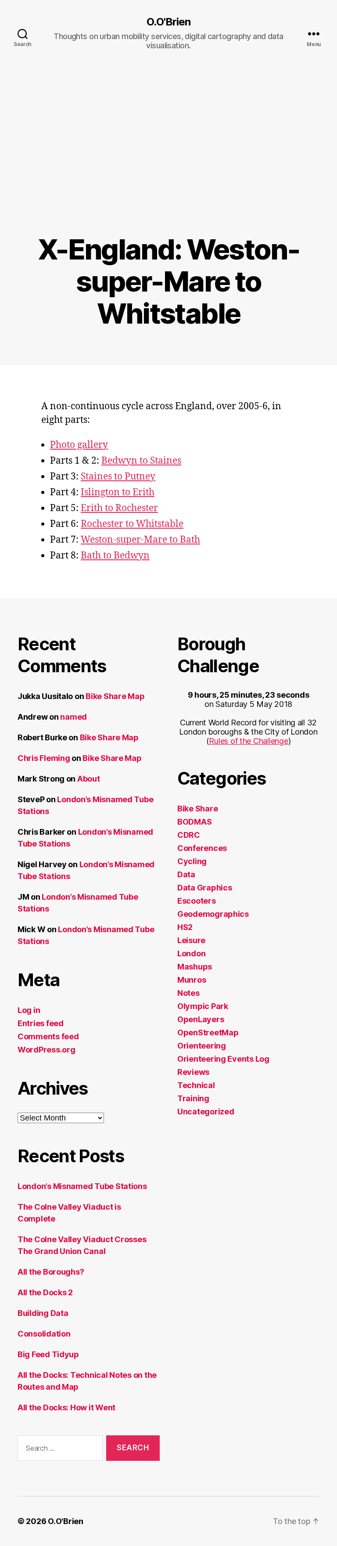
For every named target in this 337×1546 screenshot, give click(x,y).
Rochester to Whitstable (132, 524)
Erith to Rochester (119, 508)
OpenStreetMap (208, 1032)
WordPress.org (46, 1049)
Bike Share (197, 808)
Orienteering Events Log (223, 1058)
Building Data (43, 1313)
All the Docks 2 (45, 1292)
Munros (191, 979)
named (73, 716)
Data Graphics (204, 887)
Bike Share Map (115, 696)
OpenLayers (200, 1019)
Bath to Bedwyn (115, 556)
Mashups (194, 966)
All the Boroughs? (51, 1271)
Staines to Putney (118, 477)
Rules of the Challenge (248, 741)
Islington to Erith (117, 492)
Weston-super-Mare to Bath (140, 540)
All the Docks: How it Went (66, 1407)
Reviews (193, 1072)
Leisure (191, 940)
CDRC (188, 835)
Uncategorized (205, 1111)
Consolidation (44, 1333)
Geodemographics (213, 914)
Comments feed (48, 1036)
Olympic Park (202, 1006)
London (191, 953)
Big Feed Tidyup (48, 1354)
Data (186, 874)
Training (193, 1098)
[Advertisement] (168, 167)
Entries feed (41, 1023)
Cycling (192, 861)
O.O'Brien (168, 22)
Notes (188, 993)
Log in (29, 1010)
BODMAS (194, 821)
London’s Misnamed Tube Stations (82, 1186)
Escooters (196, 900)
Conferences (202, 848)
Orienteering (201, 1045)
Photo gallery (79, 445)
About (88, 778)
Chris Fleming (44, 758)
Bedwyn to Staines (141, 461)
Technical (196, 1085)
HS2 (185, 927)
